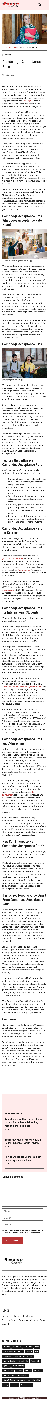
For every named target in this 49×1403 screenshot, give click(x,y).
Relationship (18, 1366)
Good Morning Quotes (13, 1351)
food (37, 1347)
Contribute (7, 1324)
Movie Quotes (10, 1361)
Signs (6, 1375)
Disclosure (28, 1316)
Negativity (23, 1361)
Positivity (35, 1361)
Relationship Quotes (13, 1370)
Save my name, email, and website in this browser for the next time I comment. (24, 1231)
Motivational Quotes (23, 1356)
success (14, 1385)
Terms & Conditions (28, 1320)
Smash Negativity (20, 1375)
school (28, 1370)
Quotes (7, 1366)
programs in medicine (12, 558)
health (29, 1351)
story (6, 1385)
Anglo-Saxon (23, 570)
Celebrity (16, 1347)
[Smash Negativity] (10, 5)
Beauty (7, 1347)
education (10, 75)
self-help (38, 1370)
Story (42, 1320)
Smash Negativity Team (30, 47)
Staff (7, 1129)
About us (6, 1316)
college (27, 100)
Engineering (8, 590)
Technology (26, 1385)
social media (34, 1380)
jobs (36, 1351)
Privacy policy (9, 1320)
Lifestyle (7, 1356)
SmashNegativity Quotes (14, 1380)
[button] (39, 5)
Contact (17, 1316)
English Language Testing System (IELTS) (22, 686)
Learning (7, 54)
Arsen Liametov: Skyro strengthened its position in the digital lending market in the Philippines (24, 1122)
